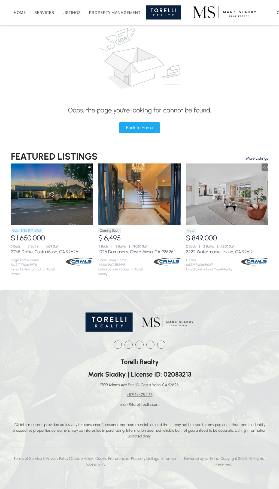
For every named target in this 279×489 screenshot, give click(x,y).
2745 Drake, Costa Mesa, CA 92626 (44, 251)
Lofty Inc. (212, 458)
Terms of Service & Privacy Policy (40, 458)
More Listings (257, 158)
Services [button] (44, 12)
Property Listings (145, 458)
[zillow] (139, 345)
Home (20, 12)
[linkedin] (129, 345)
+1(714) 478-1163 (140, 394)
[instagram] (150, 345)
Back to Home (139, 127)
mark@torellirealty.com (139, 404)
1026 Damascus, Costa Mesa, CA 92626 (136, 251)
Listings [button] (71, 12)
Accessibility (95, 464)
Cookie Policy (82, 458)
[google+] (161, 345)
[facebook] (118, 345)
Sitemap (168, 458)
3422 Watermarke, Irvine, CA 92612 (219, 251)
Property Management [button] (115, 12)
